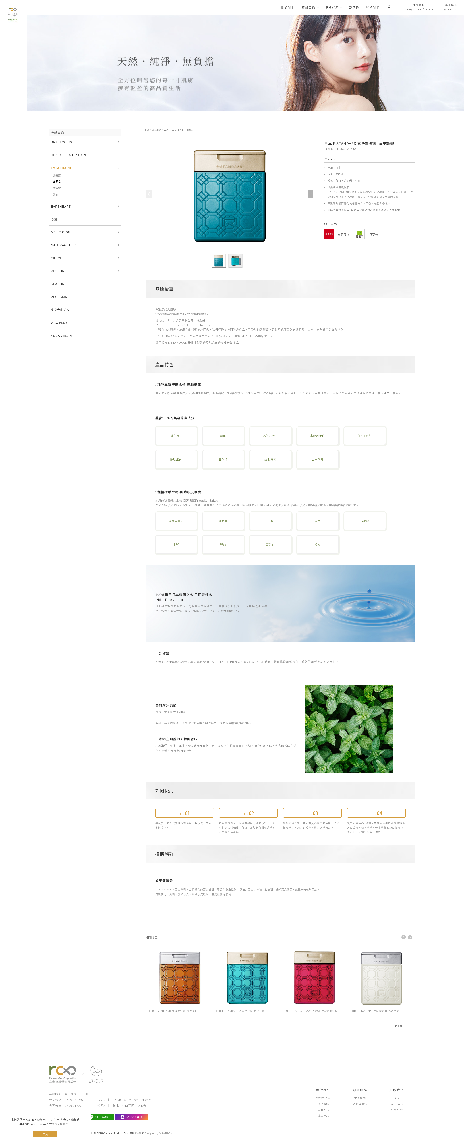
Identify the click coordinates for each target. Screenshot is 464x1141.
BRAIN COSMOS (63, 142)
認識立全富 (323, 1098)
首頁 (147, 129)
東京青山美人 (60, 309)
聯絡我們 (373, 7)
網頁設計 (168, 1133)
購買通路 (332, 7)
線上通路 (323, 1115)
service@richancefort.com (418, 7)
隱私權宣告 (360, 1104)
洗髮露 (57, 175)
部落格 (354, 7)
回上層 (398, 1026)
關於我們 (288, 7)
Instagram (397, 1110)
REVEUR (58, 271)
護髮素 (190, 129)
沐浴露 (57, 188)
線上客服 (101, 1117)
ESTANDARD (178, 129)
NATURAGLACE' (63, 245)
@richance (450, 7)
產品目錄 (308, 7)
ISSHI (55, 219)
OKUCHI (57, 258)
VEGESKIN (59, 297)
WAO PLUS (59, 322)
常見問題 (360, 1098)
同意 (45, 1134)
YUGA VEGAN (61, 335)
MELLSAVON (60, 232)
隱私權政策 (61, 1124)
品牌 (166, 129)
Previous (403, 937)
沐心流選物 (135, 1117)
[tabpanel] (245, 63)
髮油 (55, 194)
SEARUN (58, 284)
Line (396, 1098)
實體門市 (323, 1110)
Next (410, 937)
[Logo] (12, 13)
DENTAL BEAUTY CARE (69, 155)
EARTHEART (61, 206)
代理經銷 (323, 1104)
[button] (389, 7)
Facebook (396, 1104)
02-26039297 (74, 1099)
